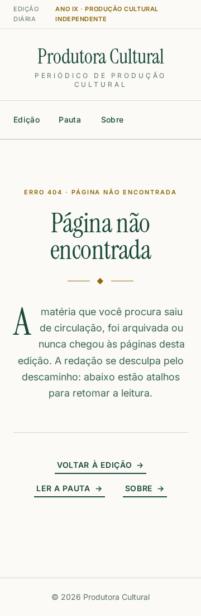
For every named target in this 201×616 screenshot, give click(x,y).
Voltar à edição (100, 465)
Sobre (112, 119)
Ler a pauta (69, 488)
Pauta (70, 119)
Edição (26, 119)
